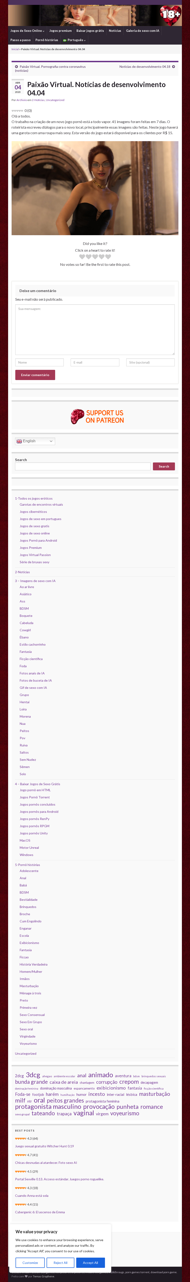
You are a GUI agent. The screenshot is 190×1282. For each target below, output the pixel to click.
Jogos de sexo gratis (34, 526)
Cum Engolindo (30, 921)
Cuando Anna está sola (31, 1195)
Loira (23, 709)
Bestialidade (29, 899)
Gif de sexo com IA (33, 688)
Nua (22, 724)
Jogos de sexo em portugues (40, 519)
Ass (22, 601)
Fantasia (26, 652)
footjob (38, 1094)
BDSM (24, 608)
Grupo (24, 695)
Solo (23, 774)
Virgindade (27, 1036)
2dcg (19, 1075)
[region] (60, 1248)
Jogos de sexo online (35, 533)
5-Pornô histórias (27, 865)
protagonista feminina (102, 1101)
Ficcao (24, 957)
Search (21, 459)
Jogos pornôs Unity (34, 833)
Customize (30, 1263)
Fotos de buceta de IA (36, 680)
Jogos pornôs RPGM (34, 826)
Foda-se (22, 1094)
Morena (25, 716)
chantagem (87, 1082)
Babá (23, 885)
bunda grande (31, 1081)
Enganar (26, 928)
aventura (123, 1075)
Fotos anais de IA (32, 673)
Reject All (60, 1263)
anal (81, 1075)
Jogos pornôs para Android (39, 811)
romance (151, 1106)
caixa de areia (64, 1081)
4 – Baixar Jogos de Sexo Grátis (37, 784)
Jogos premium (60, 31)
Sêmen (25, 767)
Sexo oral (26, 1029)
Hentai (24, 702)
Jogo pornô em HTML (35, 790)
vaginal (83, 1112)
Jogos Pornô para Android (38, 540)
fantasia (135, 1088)
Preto (24, 1000)
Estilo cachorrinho (33, 644)
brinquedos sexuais (154, 1076)
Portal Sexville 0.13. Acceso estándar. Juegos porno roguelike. (59, 1179)
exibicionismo (111, 1087)
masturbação (154, 1093)
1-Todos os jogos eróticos (34, 498)
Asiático (26, 594)
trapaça (64, 1113)
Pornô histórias (46, 40)
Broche (25, 914)
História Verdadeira (34, 964)
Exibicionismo (29, 943)
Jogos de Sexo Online (26, 31)
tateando (43, 1113)
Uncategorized (55, 100)
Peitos (24, 731)
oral (39, 1100)
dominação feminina (26, 1088)
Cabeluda (26, 623)
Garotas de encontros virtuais (41, 504)
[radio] (82, 257)
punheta (128, 1106)
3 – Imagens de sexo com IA (35, 581)
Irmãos (25, 979)
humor (81, 1094)
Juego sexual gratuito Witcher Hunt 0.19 (44, 1146)
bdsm (136, 1076)
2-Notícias (38, 100)
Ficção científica (31, 659)
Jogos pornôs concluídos (37, 804)
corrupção (106, 1081)
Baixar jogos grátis (90, 31)
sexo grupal (22, 1114)
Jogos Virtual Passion (35, 555)
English (28, 441)
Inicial (15, 49)
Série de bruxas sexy (34, 562)
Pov (22, 738)
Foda (23, 666)
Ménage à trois (30, 993)
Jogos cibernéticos (33, 512)
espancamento (84, 1088)
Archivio (21, 100)
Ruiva (24, 745)
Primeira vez (28, 1007)
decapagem (149, 1082)
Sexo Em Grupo (31, 1022)
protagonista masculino (48, 1106)
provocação (99, 1106)
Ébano (24, 637)
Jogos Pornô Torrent (35, 797)
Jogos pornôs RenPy (34, 819)
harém (52, 1094)
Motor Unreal (29, 847)
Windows (26, 855)
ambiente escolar (64, 1076)
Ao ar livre (27, 587)
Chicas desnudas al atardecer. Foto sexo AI (46, 1163)
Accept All (90, 1263)
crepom (129, 1081)
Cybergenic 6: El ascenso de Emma (40, 1212)
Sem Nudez (28, 759)
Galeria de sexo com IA (142, 31)
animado (100, 1074)
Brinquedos (28, 907)
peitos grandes (65, 1100)
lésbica (131, 1094)
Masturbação (29, 986)
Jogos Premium (31, 548)
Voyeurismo (28, 1043)
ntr (29, 1101)
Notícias (115, 31)
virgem (102, 1113)
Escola (24, 935)
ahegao (47, 1076)
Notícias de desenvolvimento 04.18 (145, 66)
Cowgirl (25, 630)
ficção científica (154, 1088)
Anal (23, 878)
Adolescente (29, 871)
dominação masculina (56, 1088)
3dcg (33, 1074)
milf (20, 1100)
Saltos (24, 752)
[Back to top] (179, 1271)
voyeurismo (124, 1113)
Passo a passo (20, 40)
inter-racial (115, 1094)
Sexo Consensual (32, 1015)
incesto (97, 1094)
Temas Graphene (43, 1276)
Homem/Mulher (31, 971)
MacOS (25, 840)
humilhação (67, 1094)
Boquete (26, 616)
